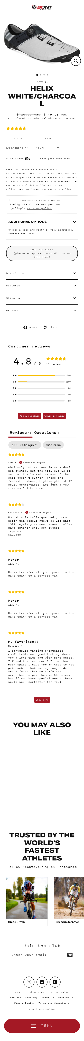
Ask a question (30, 415)
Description (15, 273)
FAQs (18, 992)
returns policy (39, 208)
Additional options (27, 222)
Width (17, 138)
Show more (42, 699)
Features (13, 285)
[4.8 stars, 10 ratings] (17, 128)
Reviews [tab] (20, 432)
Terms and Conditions (54, 1002)
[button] (42, 375)
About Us (48, 997)
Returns (12, 310)
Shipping (34, 118)
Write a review (54, 415)
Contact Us (66, 997)
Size (48, 138)
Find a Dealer (24, 1002)
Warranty (31, 997)
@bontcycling (35, 867)
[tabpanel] (42, 574)
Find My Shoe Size (39, 992)
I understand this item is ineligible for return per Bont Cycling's (36, 204)
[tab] (47, 433)
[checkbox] (53, 445)
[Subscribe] (69, 955)
